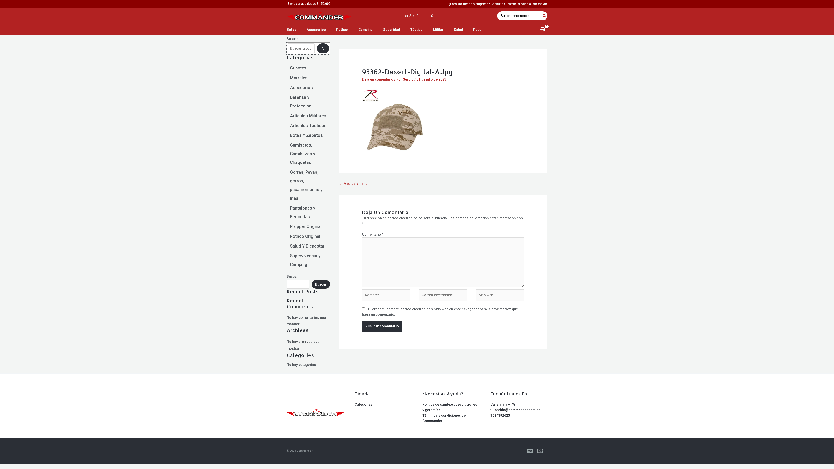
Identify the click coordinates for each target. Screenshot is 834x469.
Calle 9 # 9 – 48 (502, 404)
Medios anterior (354, 184)
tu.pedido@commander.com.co (515, 410)
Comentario (372, 234)
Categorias (363, 404)
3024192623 (500, 415)
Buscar (292, 39)
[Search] (544, 15)
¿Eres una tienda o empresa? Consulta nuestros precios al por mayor (497, 4)
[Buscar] (323, 48)
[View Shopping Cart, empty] (542, 29)
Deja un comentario (377, 79)
